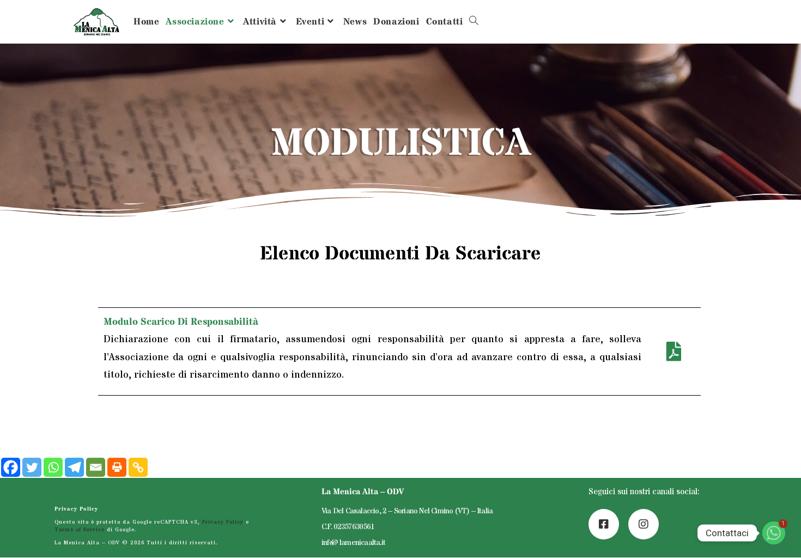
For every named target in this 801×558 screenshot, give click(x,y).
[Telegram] (74, 467)
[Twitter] (31, 467)
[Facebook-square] (603, 524)
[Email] (95, 467)
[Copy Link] (138, 467)
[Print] (116, 467)
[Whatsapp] (53, 467)
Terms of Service (79, 529)
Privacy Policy (76, 509)
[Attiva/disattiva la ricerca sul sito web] (474, 22)
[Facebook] (10, 467)
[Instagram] (643, 524)
